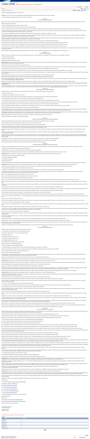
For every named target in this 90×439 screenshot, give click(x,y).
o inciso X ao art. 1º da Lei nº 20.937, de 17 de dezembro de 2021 (20, 366)
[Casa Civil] (82, 438)
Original (82, 10)
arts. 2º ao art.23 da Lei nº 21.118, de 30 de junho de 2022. (15, 401)
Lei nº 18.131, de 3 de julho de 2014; (10, 392)
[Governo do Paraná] (85, 437)
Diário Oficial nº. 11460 (11, 12)
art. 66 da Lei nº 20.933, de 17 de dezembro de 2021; (13, 399)
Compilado (78, 10)
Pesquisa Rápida (79, 6)
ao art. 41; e (15, 383)
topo (86, 435)
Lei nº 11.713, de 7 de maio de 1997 (19, 381)
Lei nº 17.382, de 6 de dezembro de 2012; (11, 390)
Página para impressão (85, 8)
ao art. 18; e (8, 396)
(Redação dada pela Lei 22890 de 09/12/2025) (15, 79)
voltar (86, 6)
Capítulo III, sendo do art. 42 (8, 385)
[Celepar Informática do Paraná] (74, 437)
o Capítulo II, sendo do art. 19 (8, 383)
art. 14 (5, 396)
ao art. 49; (15, 385)
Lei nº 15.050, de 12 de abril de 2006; (10, 387)
